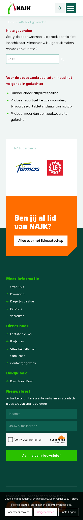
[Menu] (71, 8)
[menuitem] (60, 8)
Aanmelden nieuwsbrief (41, 455)
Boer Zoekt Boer (21, 381)
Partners (16, 309)
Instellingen (68, 512)
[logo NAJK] (34, 8)
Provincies (17, 294)
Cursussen (17, 356)
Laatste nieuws (21, 334)
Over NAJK (17, 287)
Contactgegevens (23, 363)
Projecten (17, 341)
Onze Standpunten (23, 348)
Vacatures (17, 316)
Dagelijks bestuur (22, 301)
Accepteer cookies (18, 512)
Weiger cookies (45, 512)
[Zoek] (60, 8)
